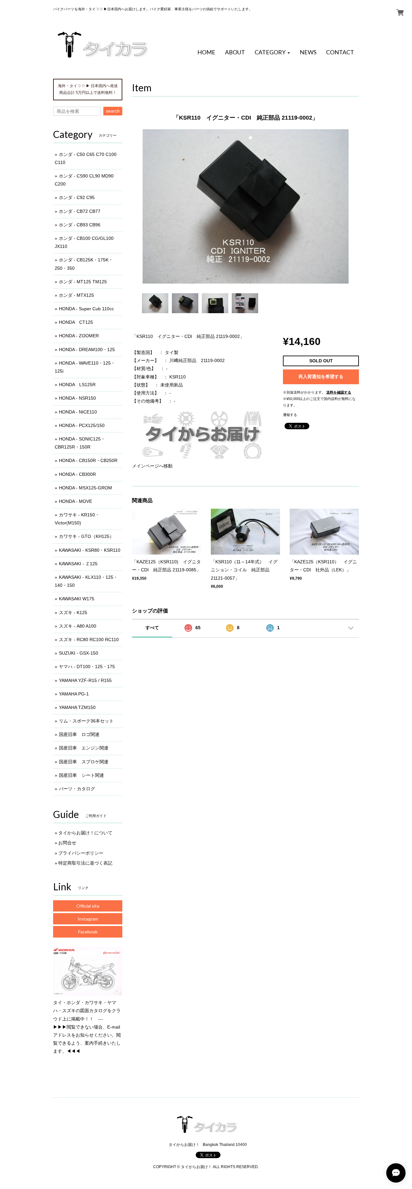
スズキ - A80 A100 (77, 626)
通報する (290, 415)
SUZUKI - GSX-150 (78, 653)
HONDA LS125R (77, 384)
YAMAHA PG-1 (74, 693)
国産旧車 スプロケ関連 (83, 761)
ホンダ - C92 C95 (77, 197)
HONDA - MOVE (75, 501)
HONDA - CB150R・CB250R (88, 460)
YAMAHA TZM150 (77, 707)
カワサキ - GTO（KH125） (86, 536)
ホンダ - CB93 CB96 (79, 224)
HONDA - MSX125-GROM (85, 487)
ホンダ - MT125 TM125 (83, 281)
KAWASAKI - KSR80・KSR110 (89, 550)
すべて (152, 627)
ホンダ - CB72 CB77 (79, 211)
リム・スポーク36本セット (86, 720)
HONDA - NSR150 (77, 398)
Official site (87, 906)
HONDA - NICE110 (78, 411)
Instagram (88, 918)
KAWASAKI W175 (76, 598)
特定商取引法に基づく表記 (85, 863)
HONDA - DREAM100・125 (87, 349)
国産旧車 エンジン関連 (83, 747)
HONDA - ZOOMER (79, 335)
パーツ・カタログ (77, 788)
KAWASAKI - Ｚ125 (78, 563)
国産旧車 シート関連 (81, 775)
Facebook (88, 931)
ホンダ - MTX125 (76, 295)
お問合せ (67, 842)
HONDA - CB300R (77, 474)
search (113, 110)
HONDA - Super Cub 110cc (86, 308)
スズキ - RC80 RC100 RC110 (89, 639)
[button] (272, 52)
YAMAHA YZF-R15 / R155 (85, 680)
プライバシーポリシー (80, 853)
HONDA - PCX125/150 (82, 425)
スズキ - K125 (73, 612)
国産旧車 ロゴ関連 (79, 734)
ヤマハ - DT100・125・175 (87, 666)
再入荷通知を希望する (320, 376)
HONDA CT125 (76, 322)
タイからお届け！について (85, 832)
